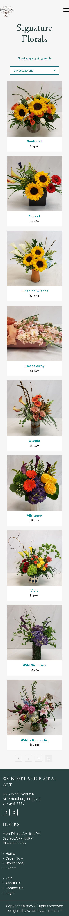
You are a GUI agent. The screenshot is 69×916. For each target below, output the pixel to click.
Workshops (15, 863)
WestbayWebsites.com (45, 911)
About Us (13, 883)
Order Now (14, 858)
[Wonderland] (7, 11)
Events (11, 868)
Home (10, 853)
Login (10, 893)
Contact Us (14, 888)
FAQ (9, 878)
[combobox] (34, 70)
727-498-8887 (13, 803)
